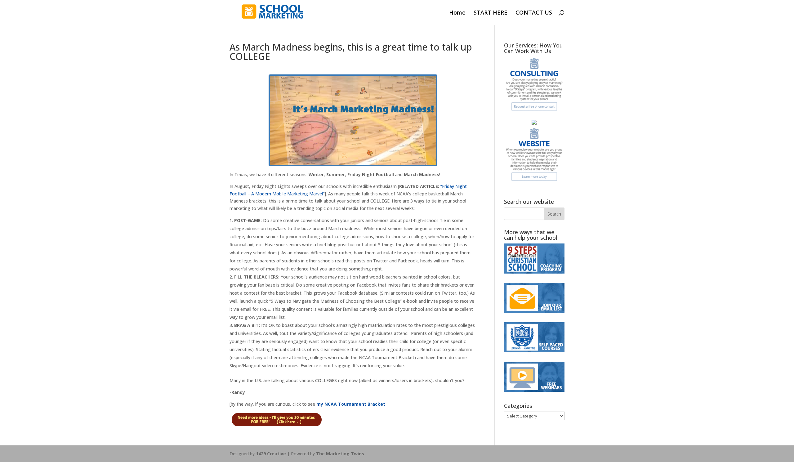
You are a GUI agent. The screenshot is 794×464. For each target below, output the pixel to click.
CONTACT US (533, 13)
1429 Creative (271, 454)
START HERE (490, 13)
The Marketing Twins (340, 454)
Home (457, 13)
